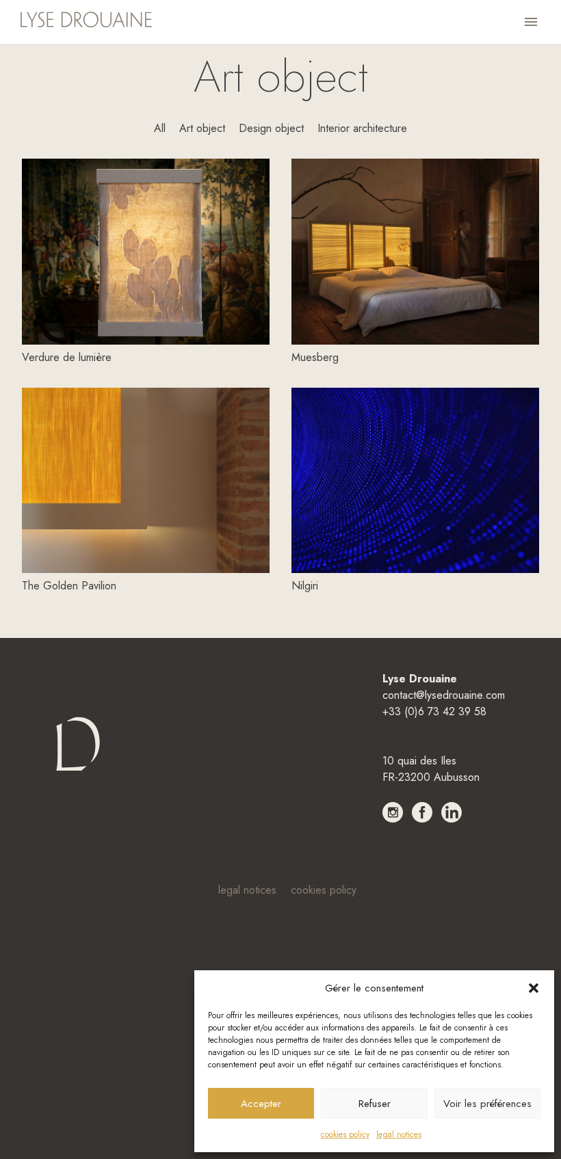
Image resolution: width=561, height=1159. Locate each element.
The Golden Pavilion (69, 586)
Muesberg (315, 357)
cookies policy (345, 1134)
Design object (271, 128)
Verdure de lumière (67, 357)
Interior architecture (362, 128)
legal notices (398, 1134)
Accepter (261, 1103)
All (160, 128)
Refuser (374, 1103)
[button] (533, 988)
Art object (202, 128)
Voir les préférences (487, 1103)
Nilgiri (304, 586)
